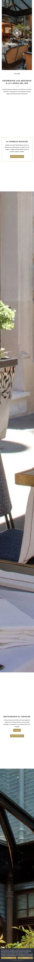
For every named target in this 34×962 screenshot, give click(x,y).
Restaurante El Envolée (16, 717)
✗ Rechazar (25, 957)
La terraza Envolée (17, 141)
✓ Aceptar (8, 957)
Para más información (17, 960)
